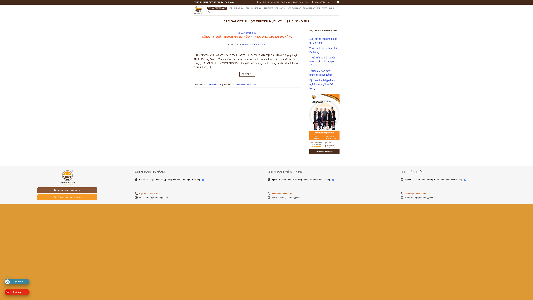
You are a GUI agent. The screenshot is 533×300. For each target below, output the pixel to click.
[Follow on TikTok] (335, 2)
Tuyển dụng (328, 8)
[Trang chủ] (67, 177)
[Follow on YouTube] (338, 2)
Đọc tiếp (247, 74)
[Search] (209, 12)
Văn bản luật (294, 8)
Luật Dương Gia (242, 85)
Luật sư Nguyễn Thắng (254, 45)
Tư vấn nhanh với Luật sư (69, 197)
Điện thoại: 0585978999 (149, 193)
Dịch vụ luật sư (253, 8)
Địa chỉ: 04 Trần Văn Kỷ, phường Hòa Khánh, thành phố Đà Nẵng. (433, 179)
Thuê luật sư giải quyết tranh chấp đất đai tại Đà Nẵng (323, 61)
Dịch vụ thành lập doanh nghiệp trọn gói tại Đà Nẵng (322, 84)
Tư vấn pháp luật (311, 8)
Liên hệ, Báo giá (236, 8)
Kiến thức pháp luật (273, 8)
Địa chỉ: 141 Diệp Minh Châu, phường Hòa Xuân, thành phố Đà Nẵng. (170, 179)
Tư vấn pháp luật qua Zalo (69, 190)
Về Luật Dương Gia (217, 8)
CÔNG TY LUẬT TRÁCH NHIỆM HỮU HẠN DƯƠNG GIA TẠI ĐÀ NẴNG (247, 36)
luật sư (253, 85)
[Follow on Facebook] (332, 2)
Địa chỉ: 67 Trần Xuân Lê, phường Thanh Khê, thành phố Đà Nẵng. (301, 179)
